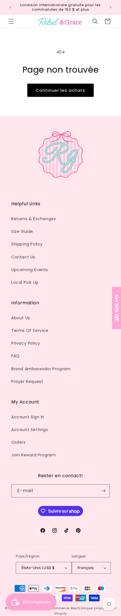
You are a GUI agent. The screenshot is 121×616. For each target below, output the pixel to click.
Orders (18, 442)
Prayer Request (27, 381)
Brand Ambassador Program (40, 369)
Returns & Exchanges (33, 219)
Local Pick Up (25, 282)
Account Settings (29, 429)
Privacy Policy (25, 343)
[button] (11, 21)
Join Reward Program (33, 455)
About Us (20, 318)
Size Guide (22, 231)
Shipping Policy (27, 244)
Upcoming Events (29, 270)
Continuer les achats (60, 90)
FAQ (15, 356)
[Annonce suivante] (110, 7)
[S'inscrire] (103, 490)
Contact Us (23, 257)
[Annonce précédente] (10, 7)
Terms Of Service (29, 330)
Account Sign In (27, 417)
